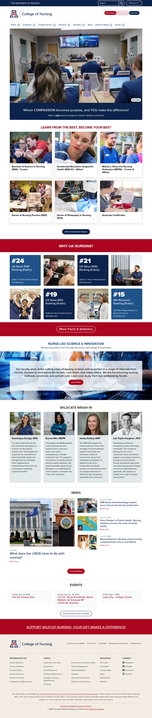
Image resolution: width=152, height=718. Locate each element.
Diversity (47, 684)
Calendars (104, 666)
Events (118, 25)
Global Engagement (79, 666)
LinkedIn (128, 666)
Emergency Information (118, 643)
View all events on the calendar (76, 613)
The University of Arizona (95, 709)
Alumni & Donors (17, 674)
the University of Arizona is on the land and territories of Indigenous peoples (67, 694)
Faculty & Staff (16, 670)
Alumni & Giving (102, 25)
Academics (27, 25)
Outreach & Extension (80, 678)
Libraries (74, 674)
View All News (76, 571)
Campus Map (105, 670)
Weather (103, 681)
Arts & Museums (50, 670)
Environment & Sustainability (83, 663)
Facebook (129, 670)
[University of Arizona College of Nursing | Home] (31, 14)
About (13, 25)
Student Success (45, 25)
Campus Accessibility (76, 643)
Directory (77, 25)
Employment (136, 643)
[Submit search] (121, 3)
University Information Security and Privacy (76, 706)
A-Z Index (104, 663)
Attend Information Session (76, 232)
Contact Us (91, 643)
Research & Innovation (80, 681)
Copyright (102, 643)
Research (62, 25)
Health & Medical (78, 670)
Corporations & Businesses (21, 681)
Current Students (17, 666)
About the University (52, 663)
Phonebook (105, 678)
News (90, 25)
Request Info (122, 13)
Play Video (136, 100)
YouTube (128, 674)
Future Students (16, 663)
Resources (133, 3)
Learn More (76, 382)
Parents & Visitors (17, 678)
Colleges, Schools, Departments (51, 679)
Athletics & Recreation (53, 674)
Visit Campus (110, 13)
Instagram (129, 663)
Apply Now (134, 13)
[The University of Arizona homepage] (25, 3)
